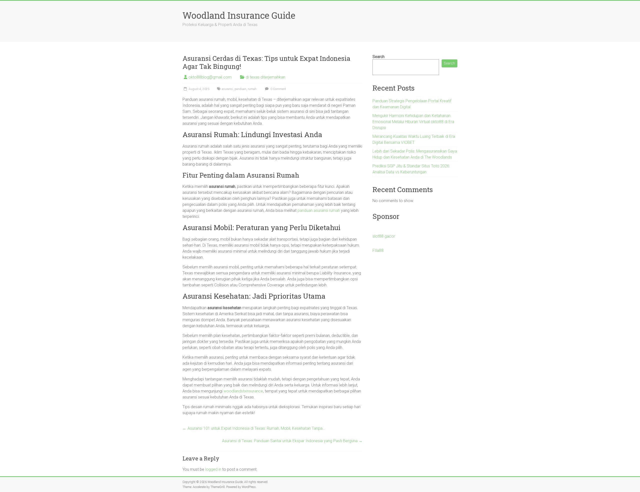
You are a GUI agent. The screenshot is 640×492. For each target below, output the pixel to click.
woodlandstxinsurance (243, 391)
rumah (252, 89)
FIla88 (378, 250)
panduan (240, 89)
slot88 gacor (383, 236)
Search (378, 56)
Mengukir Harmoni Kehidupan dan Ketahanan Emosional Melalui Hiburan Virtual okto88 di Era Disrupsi (413, 121)
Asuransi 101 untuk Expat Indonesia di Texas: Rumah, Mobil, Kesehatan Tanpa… (253, 428)
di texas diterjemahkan (265, 77)
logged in (213, 469)
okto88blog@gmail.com (210, 77)
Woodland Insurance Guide (238, 15)
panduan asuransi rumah (319, 210)
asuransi (227, 89)
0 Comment (278, 89)
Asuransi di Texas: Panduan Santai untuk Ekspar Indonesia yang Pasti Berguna (292, 440)
